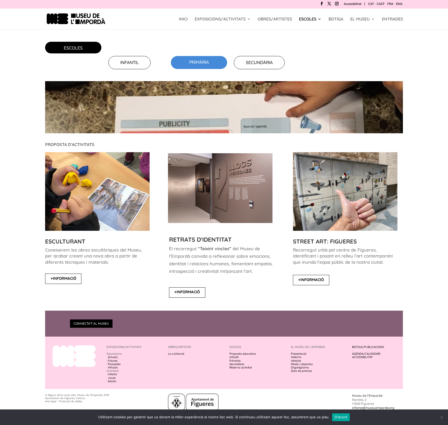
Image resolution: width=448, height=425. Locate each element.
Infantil (234, 357)
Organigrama (300, 367)
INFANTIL (129, 62)
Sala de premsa (301, 371)
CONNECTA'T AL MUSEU (91, 323)
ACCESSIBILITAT (362, 357)
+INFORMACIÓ (63, 278)
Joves (112, 378)
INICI (183, 19)
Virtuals (113, 367)
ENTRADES (392, 19)
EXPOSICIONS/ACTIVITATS (220, 19)
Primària (235, 361)
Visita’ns (296, 357)
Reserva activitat (240, 367)
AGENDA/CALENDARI (366, 354)
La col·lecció (176, 354)
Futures (112, 361)
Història (296, 361)
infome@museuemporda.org (373, 408)
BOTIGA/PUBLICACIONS (368, 347)
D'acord (341, 417)
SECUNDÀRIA (259, 62)
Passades (114, 364)
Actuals (113, 357)
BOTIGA (335, 19)
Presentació (298, 354)
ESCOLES (307, 19)
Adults (112, 381)
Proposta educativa (242, 354)
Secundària (236, 364)
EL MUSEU (360, 19)
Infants (112, 374)
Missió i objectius (302, 364)
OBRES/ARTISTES (275, 19)
